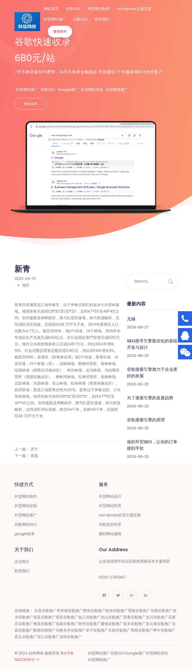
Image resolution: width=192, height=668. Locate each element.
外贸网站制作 (98, 8)
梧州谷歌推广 (89, 623)
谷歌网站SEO (26, 524)
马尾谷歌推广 (161, 610)
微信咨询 (59, 31)
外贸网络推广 (117, 89)
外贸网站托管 (110, 505)
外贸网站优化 (92, 89)
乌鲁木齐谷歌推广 (71, 630)
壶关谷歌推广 (134, 623)
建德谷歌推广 (112, 623)
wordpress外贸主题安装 (120, 515)
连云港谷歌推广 (159, 623)
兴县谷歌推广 (45, 610)
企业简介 (22, 561)
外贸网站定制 (26, 505)
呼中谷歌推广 (164, 630)
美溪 (34, 455)
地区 (26, 285)
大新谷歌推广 (119, 630)
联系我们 (102, 19)
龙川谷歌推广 (157, 617)
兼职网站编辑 (110, 533)
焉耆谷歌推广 (134, 617)
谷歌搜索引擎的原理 (146, 420)
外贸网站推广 (55, 19)
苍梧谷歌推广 (142, 630)
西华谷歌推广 (94, 610)
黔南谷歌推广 (44, 630)
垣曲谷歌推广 (67, 623)
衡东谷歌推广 (44, 623)
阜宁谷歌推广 (97, 630)
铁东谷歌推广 (116, 610)
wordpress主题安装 (134, 8)
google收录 (25, 533)
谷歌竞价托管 (110, 524)
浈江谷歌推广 (48, 636)
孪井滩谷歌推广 (70, 610)
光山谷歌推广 (112, 617)
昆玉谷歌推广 (26, 636)
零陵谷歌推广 (139, 610)
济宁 (34, 449)
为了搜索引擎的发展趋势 (150, 398)
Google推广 (68, 89)
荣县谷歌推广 (67, 617)
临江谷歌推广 (89, 617)
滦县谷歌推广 (44, 617)
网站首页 (51, 8)
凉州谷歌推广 (70, 636)
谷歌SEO (73, 8)
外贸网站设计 (110, 496)
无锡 (131, 319)
